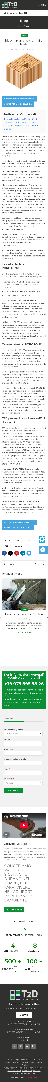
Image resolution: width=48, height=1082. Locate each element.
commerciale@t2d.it (34, 1032)
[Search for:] (24, 13)
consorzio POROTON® (30, 291)
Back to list (24, 563)
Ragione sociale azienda (15, 759)
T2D (6, 546)
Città (7, 769)
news (28, 26)
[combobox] (23, 783)
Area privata (31, 1073)
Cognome (9, 749)
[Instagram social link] (20, 1046)
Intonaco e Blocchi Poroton (24, 614)
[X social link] (10, 553)
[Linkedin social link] (22, 553)
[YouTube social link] (27, 1046)
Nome (7, 739)
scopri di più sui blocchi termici (28, 166)
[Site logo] (9, 5)
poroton (18, 546)
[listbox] (23, 733)
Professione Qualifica (13, 730)
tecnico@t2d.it (34, 1024)
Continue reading (24, 632)
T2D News (15, 49)
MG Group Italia (30, 1077)
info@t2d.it (24, 1040)
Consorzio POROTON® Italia (25, 458)
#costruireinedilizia (13, 541)
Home (20, 26)
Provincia (9, 779)
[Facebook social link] (4, 553)
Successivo (13, 790)
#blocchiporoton (35, 541)
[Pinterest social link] (16, 553)
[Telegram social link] (28, 553)
